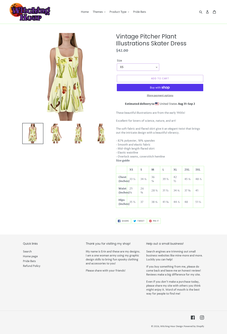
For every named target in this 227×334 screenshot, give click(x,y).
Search (27, 251)
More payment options (160, 95)
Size (119, 60)
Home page (30, 256)
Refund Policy (31, 266)
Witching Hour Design (171, 326)
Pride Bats (29, 261)
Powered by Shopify (194, 326)
